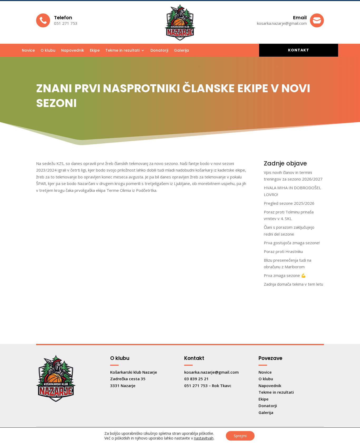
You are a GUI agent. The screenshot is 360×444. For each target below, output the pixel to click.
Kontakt (298, 50)
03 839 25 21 (196, 378)
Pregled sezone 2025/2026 (289, 203)
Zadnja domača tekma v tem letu (293, 284)
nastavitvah (203, 438)
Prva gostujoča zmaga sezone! (292, 242)
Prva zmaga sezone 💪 (285, 275)
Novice (28, 50)
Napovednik (72, 50)
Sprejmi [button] (240, 435)
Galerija (181, 50)
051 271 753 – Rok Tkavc (207, 385)
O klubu (48, 50)
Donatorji (159, 50)
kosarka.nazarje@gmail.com (211, 372)
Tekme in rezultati (122, 50)
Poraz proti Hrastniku (283, 251)
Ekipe (95, 50)
